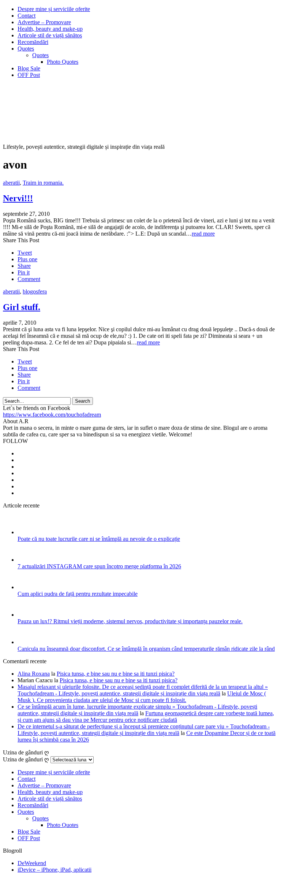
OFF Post (29, 75)
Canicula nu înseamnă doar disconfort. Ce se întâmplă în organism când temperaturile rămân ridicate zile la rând (146, 649)
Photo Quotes (62, 62)
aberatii (11, 183)
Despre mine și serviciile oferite (54, 9)
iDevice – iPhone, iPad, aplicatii (54, 870)
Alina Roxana (34, 674)
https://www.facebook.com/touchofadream (52, 414)
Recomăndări (33, 42)
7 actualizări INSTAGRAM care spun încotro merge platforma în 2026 (99, 566)
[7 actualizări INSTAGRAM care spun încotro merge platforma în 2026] (27, 560)
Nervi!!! (18, 198)
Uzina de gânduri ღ (26, 759)
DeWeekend (32, 863)
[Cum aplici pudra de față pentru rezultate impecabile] (27, 587)
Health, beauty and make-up (50, 29)
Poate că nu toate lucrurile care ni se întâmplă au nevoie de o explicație (99, 539)
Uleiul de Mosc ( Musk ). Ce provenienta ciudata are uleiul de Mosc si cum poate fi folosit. (142, 696)
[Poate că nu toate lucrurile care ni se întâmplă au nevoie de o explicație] (27, 532)
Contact (26, 15)
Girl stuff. (21, 307)
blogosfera (35, 291)
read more (203, 233)
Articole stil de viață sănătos (50, 35)
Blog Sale (29, 68)
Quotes (26, 48)
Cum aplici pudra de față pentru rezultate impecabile (78, 594)
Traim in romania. (43, 183)
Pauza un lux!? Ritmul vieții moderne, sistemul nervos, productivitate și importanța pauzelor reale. (130, 621)
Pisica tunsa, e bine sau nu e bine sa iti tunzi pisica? (116, 674)
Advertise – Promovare (44, 22)
